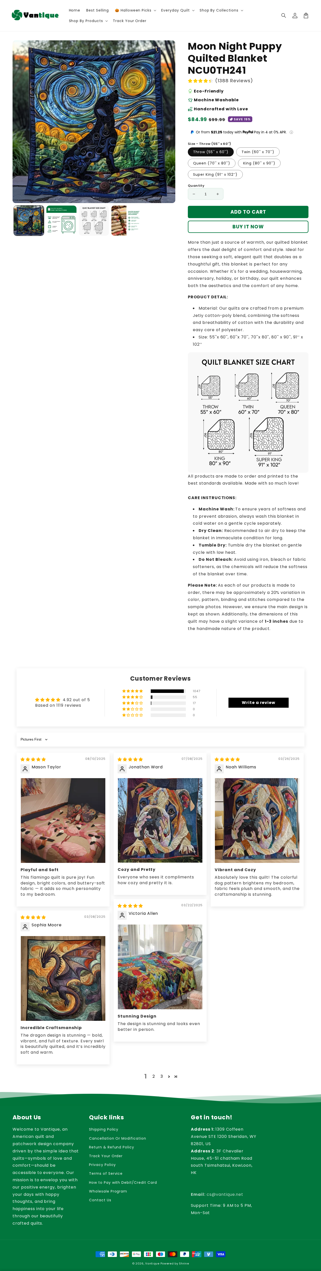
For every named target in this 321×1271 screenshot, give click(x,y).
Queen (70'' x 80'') (211, 163)
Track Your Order (106, 1155)
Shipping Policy (103, 1129)
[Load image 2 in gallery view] (61, 221)
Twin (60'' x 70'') (258, 151)
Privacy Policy (102, 1164)
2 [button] (153, 1076)
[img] (33, 759)
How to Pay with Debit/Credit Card (123, 1182)
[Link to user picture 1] (63, 820)
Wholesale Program (108, 1191)
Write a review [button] (258, 702)
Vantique (152, 1263)
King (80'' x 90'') (259, 163)
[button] (283, 15)
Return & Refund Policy (111, 1147)
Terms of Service (106, 1173)
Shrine (184, 1263)
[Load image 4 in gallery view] (126, 221)
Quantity (196, 185)
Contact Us (100, 1200)
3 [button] (161, 1076)
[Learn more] (291, 132)
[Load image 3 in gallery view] (94, 221)
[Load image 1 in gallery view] (29, 221)
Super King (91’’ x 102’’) (215, 174)
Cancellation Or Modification (117, 1138)
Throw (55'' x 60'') (210, 151)
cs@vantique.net (217, 1194)
